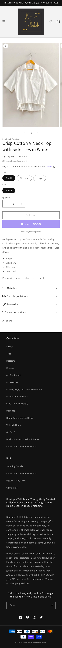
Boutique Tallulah (27, 642)
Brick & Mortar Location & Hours (22, 439)
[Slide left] (24, 133)
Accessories (12, 382)
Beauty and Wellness (17, 396)
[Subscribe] (51, 605)
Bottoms (10, 360)
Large (40, 178)
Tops (8, 353)
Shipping (5, 161)
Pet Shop (11, 410)
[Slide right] (37, 133)
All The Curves (13, 375)
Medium (24, 178)
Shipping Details (14, 466)
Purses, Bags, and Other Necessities (24, 389)
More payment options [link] (31, 231)
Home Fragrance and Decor (20, 418)
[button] (3, 21)
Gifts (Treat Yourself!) (17, 403)
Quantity (6, 197)
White (9, 190)
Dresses (10, 367)
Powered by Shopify (40, 642)
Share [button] (9, 320)
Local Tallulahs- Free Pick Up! (21, 446)
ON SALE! (11, 432)
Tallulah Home (13, 425)
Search (9, 346)
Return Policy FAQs (16, 480)
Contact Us (12, 487)
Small (9, 178)
